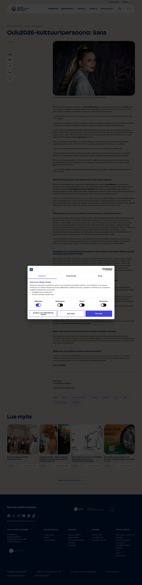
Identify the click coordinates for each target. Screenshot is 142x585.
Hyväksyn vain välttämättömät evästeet (43, 313)
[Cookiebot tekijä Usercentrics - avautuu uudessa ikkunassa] (103, 269)
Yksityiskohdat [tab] (71, 276)
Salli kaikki (98, 313)
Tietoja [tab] (100, 276)
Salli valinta (71, 313)
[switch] (60, 305)
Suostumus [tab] (42, 276)
